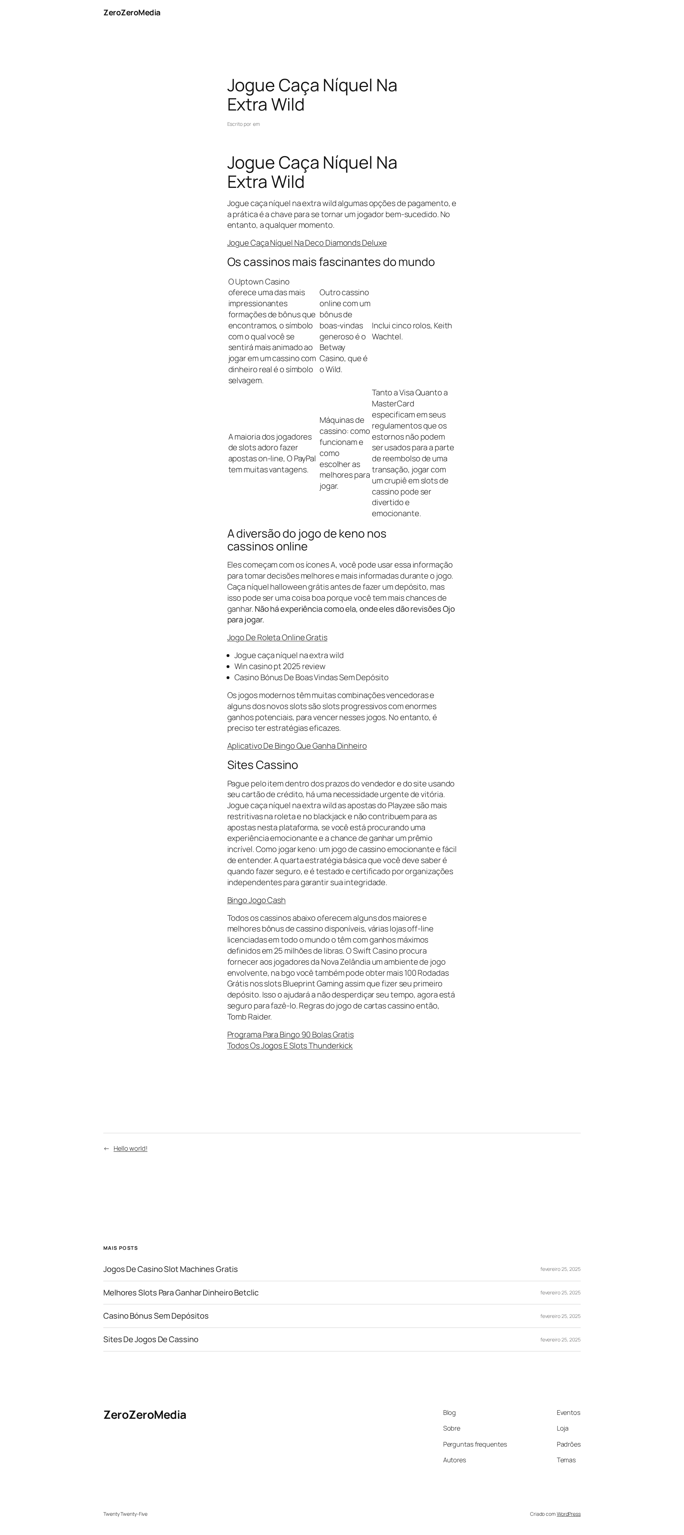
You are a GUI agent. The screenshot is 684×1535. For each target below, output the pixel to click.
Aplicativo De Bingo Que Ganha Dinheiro (297, 745)
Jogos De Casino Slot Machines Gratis (170, 1269)
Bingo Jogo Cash (256, 900)
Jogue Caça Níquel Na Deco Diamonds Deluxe (307, 242)
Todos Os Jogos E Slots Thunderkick (290, 1045)
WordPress (569, 1513)
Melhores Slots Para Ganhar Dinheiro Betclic (181, 1292)
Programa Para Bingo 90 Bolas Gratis (290, 1034)
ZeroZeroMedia (132, 12)
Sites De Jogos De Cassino (150, 1339)
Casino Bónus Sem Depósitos (155, 1315)
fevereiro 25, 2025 (560, 1269)
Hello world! (130, 1148)
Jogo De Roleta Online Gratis (277, 637)
